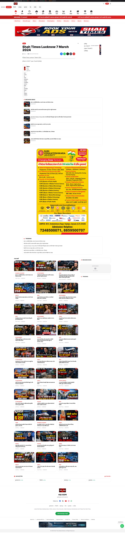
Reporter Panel (59, 519)
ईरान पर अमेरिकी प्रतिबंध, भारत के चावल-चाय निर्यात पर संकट (34, 241)
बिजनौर (14, 7)
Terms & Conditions (85, 519)
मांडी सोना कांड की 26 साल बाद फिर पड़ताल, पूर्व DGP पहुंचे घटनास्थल (36, 243)
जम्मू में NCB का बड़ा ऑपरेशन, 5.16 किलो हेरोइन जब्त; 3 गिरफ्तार (35, 250)
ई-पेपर (107, 3)
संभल (40, 7)
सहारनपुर (19, 7)
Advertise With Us (40, 519)
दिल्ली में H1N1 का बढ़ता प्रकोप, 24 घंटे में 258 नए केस (33, 248)
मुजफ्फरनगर (9, 7)
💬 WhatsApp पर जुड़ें (62, 513)
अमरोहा (35, 7)
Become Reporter (50, 519)
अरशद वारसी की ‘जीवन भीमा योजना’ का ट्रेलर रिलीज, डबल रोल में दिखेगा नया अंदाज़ (38, 252)
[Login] (110, 4)
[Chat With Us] (122, 526)
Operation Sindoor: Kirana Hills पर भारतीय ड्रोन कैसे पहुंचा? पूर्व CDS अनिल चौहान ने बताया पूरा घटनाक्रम (43, 245)
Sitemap (93, 519)
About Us (32, 519)
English (109, 0)
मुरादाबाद (25, 7)
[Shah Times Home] (16, 3)
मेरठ (30, 7)
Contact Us (67, 519)
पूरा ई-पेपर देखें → (107, 476)
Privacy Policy (75, 519)
